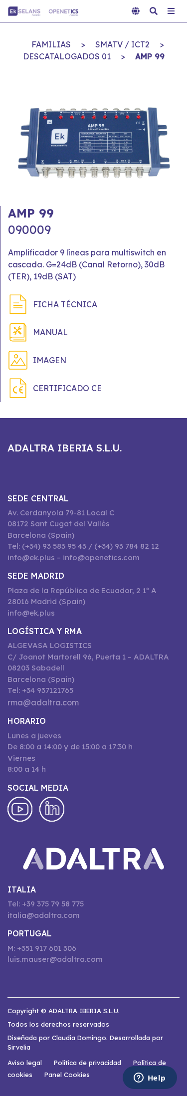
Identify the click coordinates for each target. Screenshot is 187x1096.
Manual (50, 332)
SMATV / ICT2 (122, 44)
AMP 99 (150, 56)
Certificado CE (67, 388)
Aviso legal (24, 1063)
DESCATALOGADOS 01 (67, 56)
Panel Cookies (67, 1075)
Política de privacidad (87, 1063)
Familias (51, 44)
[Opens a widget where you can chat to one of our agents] (149, 1078)
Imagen (49, 360)
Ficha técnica (65, 304)
